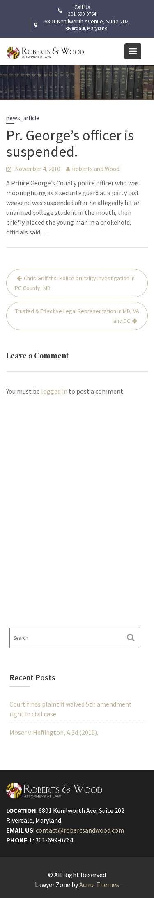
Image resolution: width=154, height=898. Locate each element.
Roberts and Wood (96, 169)
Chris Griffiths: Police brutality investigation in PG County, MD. (75, 283)
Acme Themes (99, 884)
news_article (22, 118)
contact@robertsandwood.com (80, 830)
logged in (54, 391)
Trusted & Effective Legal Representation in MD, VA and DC (77, 315)
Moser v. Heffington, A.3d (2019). (53, 732)
